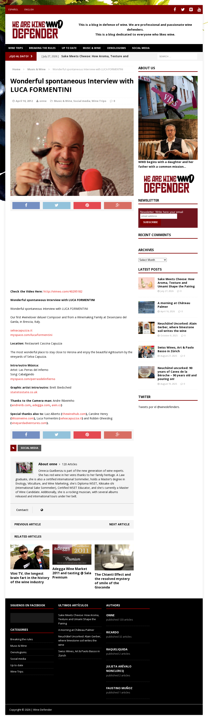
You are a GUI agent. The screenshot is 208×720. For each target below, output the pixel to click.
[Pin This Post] (87, 205)
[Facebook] (174, 9)
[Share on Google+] (118, 205)
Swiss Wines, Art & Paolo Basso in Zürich (176, 349)
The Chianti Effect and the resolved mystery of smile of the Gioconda (113, 580)
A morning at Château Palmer (174, 305)
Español (13, 9)
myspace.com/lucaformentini (31, 335)
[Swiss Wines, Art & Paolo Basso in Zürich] (146, 355)
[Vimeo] (191, 9)
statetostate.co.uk (23, 392)
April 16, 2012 (24, 101)
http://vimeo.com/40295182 (62, 291)
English (29, 9)
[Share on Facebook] (26, 205)
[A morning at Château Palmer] (146, 311)
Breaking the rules (42, 48)
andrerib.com (21, 405)
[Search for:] (177, 56)
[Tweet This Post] (56, 205)
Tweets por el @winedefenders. (159, 407)
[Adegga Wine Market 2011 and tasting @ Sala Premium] (71, 562)
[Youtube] (199, 9)
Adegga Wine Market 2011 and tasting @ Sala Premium (71, 573)
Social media (141, 48)
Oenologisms (116, 48)
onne (43, 101)
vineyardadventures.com (29, 423)
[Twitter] (182, 9)
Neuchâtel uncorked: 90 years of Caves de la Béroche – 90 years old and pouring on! (177, 373)
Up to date (69, 48)
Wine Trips (15, 48)
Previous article (27, 524)
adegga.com (41, 405)
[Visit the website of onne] (41, 510)
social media (29, 448)
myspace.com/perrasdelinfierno (32, 379)
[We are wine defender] (36, 29)
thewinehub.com (74, 414)
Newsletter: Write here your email (161, 212)
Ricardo (112, 632)
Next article (119, 524)
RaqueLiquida (117, 649)
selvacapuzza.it (21, 330)
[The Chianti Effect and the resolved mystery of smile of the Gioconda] (114, 568)
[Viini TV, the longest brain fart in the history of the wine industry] (29, 567)
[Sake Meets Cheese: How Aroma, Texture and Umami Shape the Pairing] (146, 287)
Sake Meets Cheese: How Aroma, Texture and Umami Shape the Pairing (176, 282)
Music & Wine (92, 48)
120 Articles (69, 464)
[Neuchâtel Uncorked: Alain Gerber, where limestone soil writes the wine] (146, 331)
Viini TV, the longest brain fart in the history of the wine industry (29, 577)
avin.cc (56, 405)
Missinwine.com (23, 418)
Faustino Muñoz (119, 688)
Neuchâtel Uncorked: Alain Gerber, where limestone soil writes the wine (177, 327)
